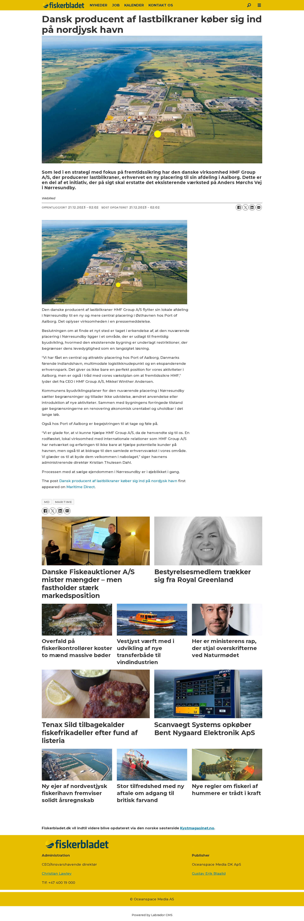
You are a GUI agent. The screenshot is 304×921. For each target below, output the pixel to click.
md (47, 502)
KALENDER (134, 5)
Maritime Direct (80, 487)
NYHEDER (98, 5)
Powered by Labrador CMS (152, 915)
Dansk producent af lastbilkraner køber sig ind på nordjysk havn (118, 481)
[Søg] (249, 5)
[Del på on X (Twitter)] (245, 207)
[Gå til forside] (63, 5)
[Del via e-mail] (259, 207)
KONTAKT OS (160, 5)
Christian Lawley (57, 873)
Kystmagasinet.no (197, 828)
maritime (63, 502)
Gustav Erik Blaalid (209, 873)
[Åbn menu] (259, 5)
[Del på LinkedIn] (252, 207)
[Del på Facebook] (239, 207)
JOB (116, 5)
